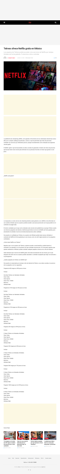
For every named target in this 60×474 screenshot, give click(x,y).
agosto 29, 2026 (7, 447)
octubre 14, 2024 (20, 57)
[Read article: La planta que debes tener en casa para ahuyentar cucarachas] (50, 435)
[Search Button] (55, 22)
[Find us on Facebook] (28, 470)
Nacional (28, 57)
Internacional (30, 458)
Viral (32, 57)
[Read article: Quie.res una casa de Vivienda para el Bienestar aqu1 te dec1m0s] (23, 435)
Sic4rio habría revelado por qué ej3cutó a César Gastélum (37, 443)
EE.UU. (42, 458)
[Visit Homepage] (29, 22)
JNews (19, 466)
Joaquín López (11, 57)
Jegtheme (43, 466)
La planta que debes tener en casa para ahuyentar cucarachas (49, 443)
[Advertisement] (30, 10)
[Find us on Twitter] (30, 470)
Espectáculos (23, 458)
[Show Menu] (4, 22)
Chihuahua (37, 458)
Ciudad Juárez (48, 458)
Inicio (9, 458)
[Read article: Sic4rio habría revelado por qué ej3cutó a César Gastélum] (37, 435)
